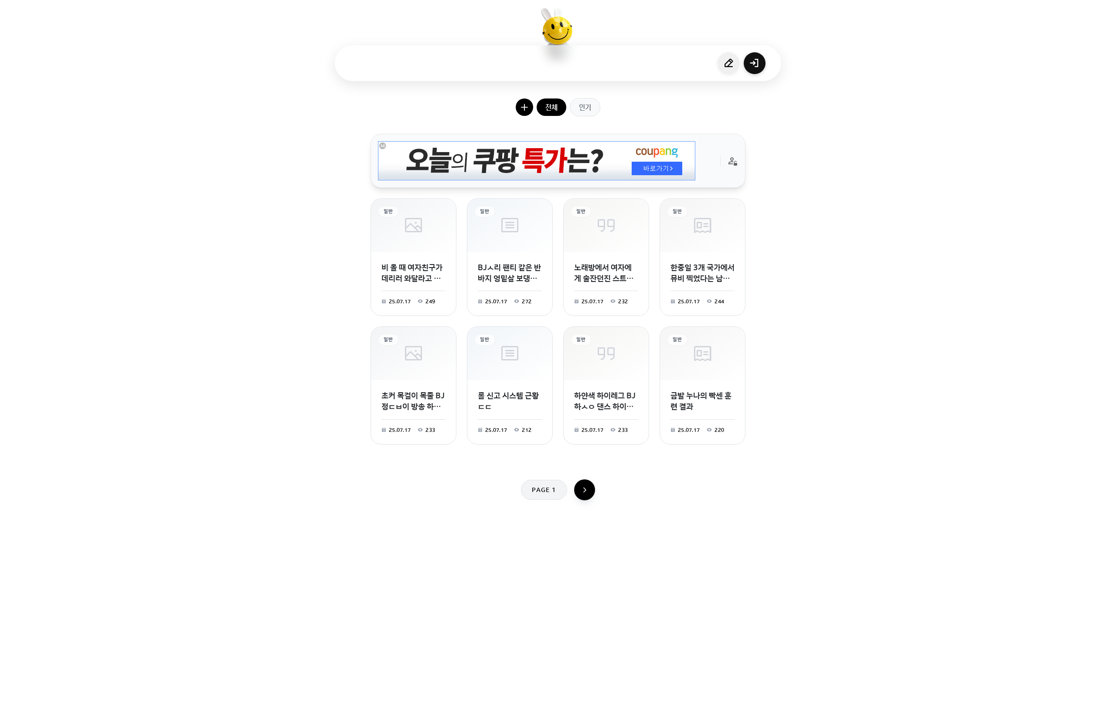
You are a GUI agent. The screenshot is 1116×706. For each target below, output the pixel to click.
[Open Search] (469, 694)
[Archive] (626, 694)
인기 (585, 107)
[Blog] (588, 694)
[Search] (511, 694)
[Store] (530, 694)
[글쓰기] (728, 63)
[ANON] (549, 694)
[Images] (569, 694)
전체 (551, 107)
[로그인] (755, 63)
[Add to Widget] (646, 694)
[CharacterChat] (607, 694)
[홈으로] (558, 32)
